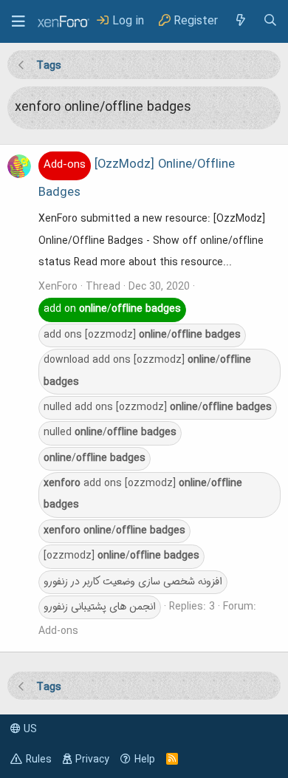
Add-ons (58, 631)
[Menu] (18, 21)
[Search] (270, 21)
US (29, 729)
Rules (39, 759)
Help (144, 759)
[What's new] (240, 21)
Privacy (92, 759)
